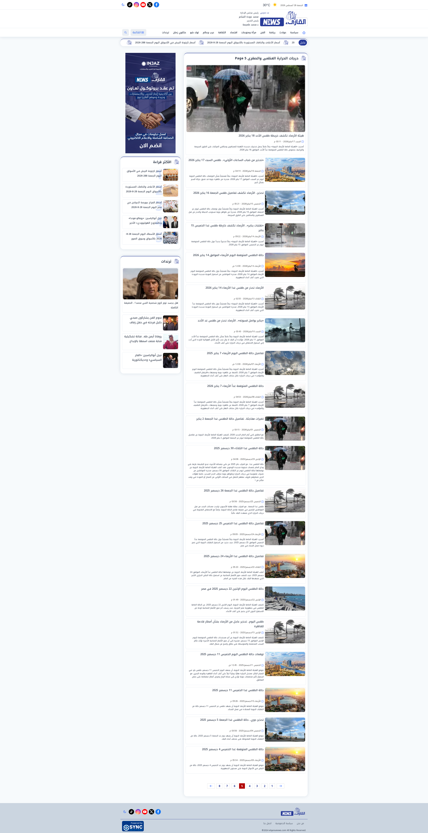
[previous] (280, 786)
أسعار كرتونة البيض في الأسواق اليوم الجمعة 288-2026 (244, 42)
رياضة (272, 32)
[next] (211, 786)
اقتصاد (233, 32)
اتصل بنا (267, 823)
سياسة (294, 32)
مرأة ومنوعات (248, 32)
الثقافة (222, 32)
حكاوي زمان (179, 32)
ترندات (165, 32)
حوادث (282, 32)
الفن (262, 32)
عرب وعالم (208, 32)
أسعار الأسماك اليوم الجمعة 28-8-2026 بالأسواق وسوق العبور (169, 42)
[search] (125, 32)
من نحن (300, 823)
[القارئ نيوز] (284, 18)
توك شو (194, 32)
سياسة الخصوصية (284, 823)
